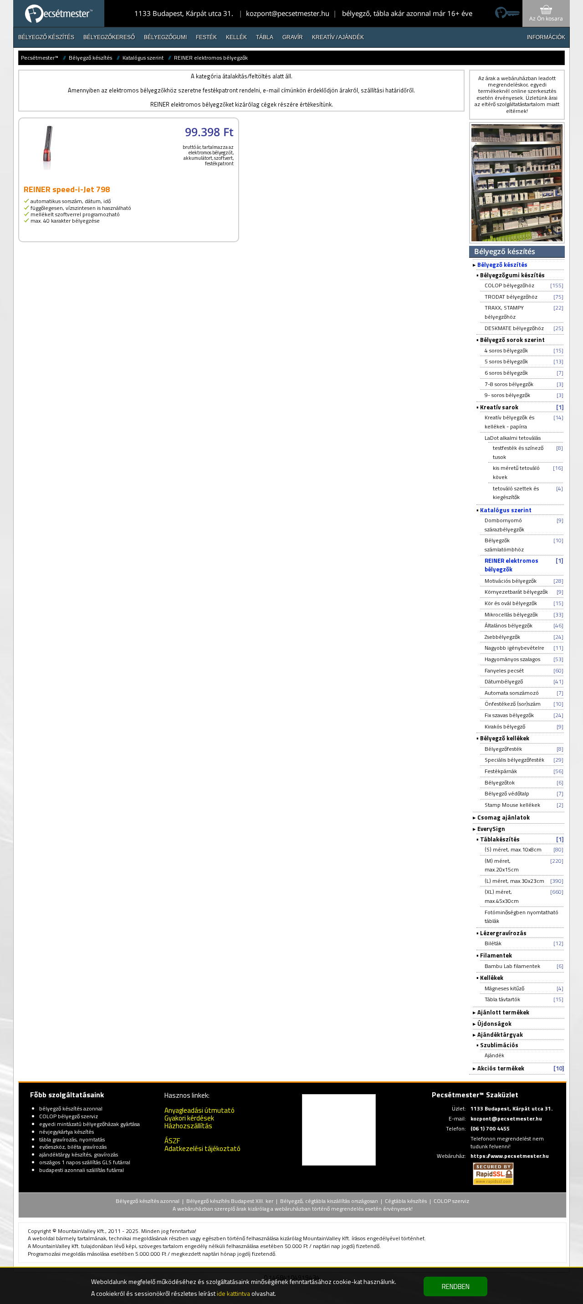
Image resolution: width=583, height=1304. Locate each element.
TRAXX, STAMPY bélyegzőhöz (504, 312)
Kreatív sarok (499, 407)
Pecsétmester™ (39, 57)
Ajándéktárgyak (500, 1034)
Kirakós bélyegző (505, 726)
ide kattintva (233, 1293)
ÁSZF (172, 1141)
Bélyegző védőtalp (507, 793)
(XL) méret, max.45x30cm (502, 896)
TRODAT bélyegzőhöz (511, 296)
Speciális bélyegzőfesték (514, 759)
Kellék (236, 37)
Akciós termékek (500, 1068)
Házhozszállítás (188, 1126)
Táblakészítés (500, 839)
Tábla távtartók (502, 999)
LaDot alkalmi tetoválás (513, 437)
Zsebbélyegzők (502, 636)
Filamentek (496, 955)
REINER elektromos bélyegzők (211, 57)
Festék (206, 37)
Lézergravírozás (503, 932)
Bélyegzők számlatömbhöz (504, 545)
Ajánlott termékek (503, 1012)
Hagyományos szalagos (512, 659)
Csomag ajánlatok (503, 817)
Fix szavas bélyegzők (509, 715)
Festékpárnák (501, 771)
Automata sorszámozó (512, 692)
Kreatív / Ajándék (338, 37)
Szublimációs (499, 1044)
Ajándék (494, 1055)
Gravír (292, 37)
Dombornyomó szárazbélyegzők (504, 525)
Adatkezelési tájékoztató (202, 1148)
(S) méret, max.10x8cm (513, 849)
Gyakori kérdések (189, 1118)
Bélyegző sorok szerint (512, 339)
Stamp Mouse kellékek (512, 804)
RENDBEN (456, 1286)
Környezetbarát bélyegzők (516, 591)
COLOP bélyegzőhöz (509, 285)
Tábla (264, 37)
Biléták (493, 943)
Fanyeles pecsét (504, 670)
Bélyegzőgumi (165, 37)
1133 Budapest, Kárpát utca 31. (183, 13)
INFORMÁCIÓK (546, 37)
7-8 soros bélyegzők (509, 384)
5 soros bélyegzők (506, 361)
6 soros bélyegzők (506, 372)
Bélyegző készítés (46, 37)
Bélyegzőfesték (503, 748)
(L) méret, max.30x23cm (514, 880)
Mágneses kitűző (504, 988)
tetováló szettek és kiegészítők (516, 493)
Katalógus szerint (143, 57)
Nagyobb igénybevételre (514, 647)
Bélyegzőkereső (109, 37)
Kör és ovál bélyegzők (511, 603)
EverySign (491, 828)
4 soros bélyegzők (506, 350)
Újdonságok (494, 1023)
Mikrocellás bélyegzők (511, 614)
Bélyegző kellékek (504, 738)
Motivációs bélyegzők (511, 580)
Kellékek (491, 977)
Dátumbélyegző (504, 681)
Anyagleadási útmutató (199, 1110)
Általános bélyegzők (508, 625)
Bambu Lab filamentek (512, 966)
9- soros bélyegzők (507, 395)
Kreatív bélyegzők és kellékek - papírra (509, 422)
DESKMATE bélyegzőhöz (514, 328)
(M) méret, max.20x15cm (502, 865)
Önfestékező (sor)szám (513, 703)
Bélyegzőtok (500, 782)
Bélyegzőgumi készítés (512, 275)
